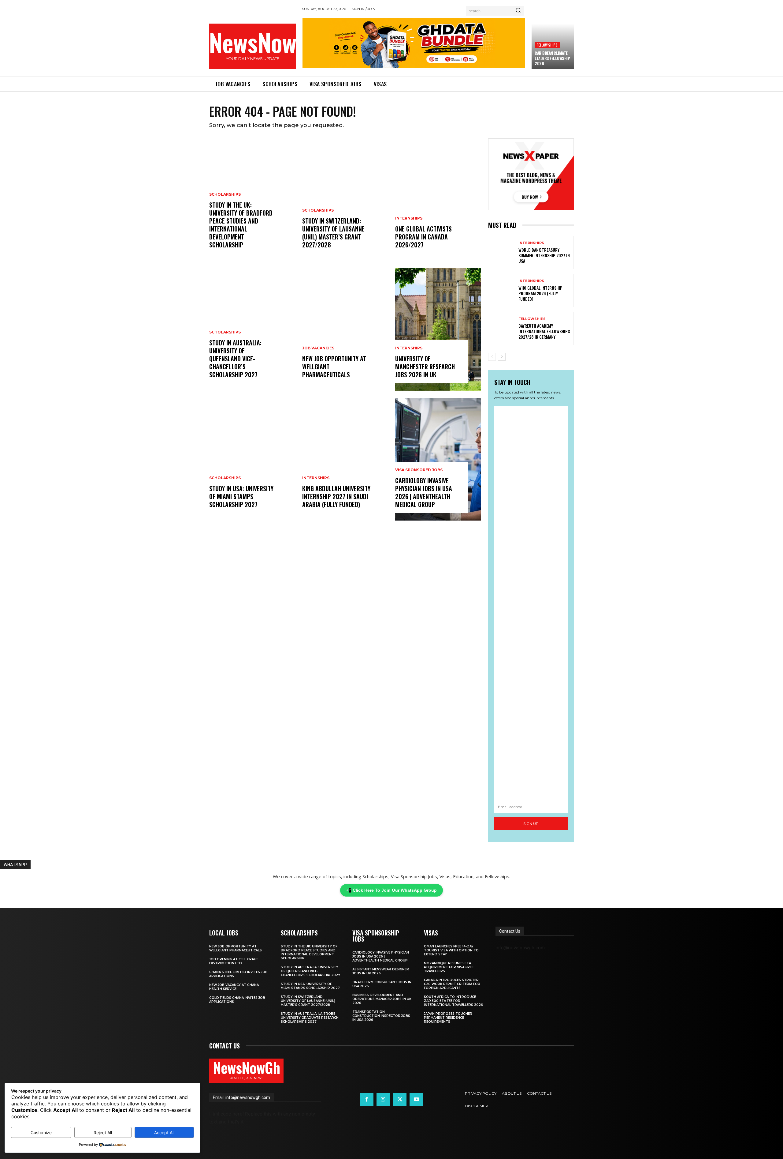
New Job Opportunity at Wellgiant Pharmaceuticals (235, 948)
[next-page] (502, 357)
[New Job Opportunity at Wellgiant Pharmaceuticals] (345, 329)
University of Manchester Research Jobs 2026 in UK (425, 366)
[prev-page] (492, 357)
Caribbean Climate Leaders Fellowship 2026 (552, 58)
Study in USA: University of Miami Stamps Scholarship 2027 (241, 496)
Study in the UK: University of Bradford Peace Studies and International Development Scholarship (241, 224)
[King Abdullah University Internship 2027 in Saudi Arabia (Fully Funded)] (345, 459)
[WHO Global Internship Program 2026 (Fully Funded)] (501, 290)
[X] (399, 1099)
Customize (41, 1132)
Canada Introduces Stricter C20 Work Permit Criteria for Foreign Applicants (452, 984)
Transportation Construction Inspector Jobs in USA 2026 (381, 1016)
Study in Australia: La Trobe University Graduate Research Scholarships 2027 (310, 1018)
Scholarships (225, 194)
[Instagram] (383, 1099)
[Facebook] (366, 1099)
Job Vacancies (318, 348)
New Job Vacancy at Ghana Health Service (234, 987)
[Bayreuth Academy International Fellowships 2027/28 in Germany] (501, 328)
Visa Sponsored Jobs (419, 470)
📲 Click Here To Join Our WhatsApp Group (391, 890)
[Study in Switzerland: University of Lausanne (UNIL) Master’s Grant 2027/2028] (345, 199)
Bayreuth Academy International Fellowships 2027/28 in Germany (544, 331)
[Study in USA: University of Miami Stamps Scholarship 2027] (252, 459)
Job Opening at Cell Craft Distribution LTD (233, 961)
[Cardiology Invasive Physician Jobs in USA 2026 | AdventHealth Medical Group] (438, 459)
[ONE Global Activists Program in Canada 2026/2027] (438, 199)
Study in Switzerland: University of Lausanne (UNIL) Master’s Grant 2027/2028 (333, 232)
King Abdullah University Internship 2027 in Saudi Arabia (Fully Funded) (336, 496)
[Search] (518, 11)
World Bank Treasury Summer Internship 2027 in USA (544, 255)
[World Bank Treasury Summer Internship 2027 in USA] (501, 252)
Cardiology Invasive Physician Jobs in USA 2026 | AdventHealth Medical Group (423, 492)
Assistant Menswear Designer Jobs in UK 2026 (380, 971)
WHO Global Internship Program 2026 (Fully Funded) (540, 293)
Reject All (103, 1132)
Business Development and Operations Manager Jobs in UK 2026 (381, 999)
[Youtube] (416, 1099)
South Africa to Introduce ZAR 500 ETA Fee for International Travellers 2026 (453, 1001)
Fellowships (547, 44)
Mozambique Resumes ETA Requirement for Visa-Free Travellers (448, 967)
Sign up (531, 823)
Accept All (164, 1132)
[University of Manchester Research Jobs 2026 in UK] (438, 329)
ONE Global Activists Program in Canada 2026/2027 (423, 236)
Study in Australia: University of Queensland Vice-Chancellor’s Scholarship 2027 (235, 358)
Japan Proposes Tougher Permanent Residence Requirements (448, 1018)
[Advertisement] (531, 603)
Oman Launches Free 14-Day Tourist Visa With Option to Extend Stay (451, 950)
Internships (315, 478)
